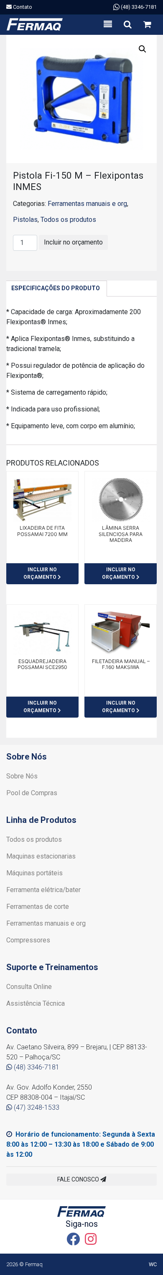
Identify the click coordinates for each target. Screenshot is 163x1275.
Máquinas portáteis (34, 873)
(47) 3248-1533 (35, 1107)
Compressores (28, 940)
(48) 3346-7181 (138, 7)
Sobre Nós (22, 776)
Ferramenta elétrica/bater (43, 890)
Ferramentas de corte (37, 907)
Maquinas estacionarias (41, 856)
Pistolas (25, 220)
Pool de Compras (31, 793)
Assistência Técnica (35, 1003)
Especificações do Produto (55, 288)
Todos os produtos (68, 220)
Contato (22, 7)
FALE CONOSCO (78, 1179)
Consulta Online (29, 987)
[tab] (55, 288)
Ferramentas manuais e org (87, 204)
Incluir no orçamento (73, 242)
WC (153, 1264)
